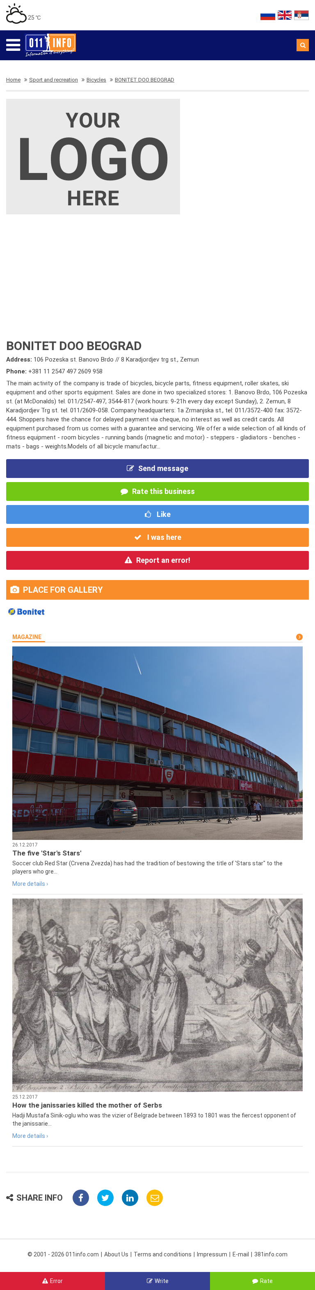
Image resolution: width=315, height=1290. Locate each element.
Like (163, 514)
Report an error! (163, 560)
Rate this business (163, 491)
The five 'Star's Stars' (46, 853)
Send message (163, 468)
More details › (30, 883)
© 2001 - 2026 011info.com (63, 1254)
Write (162, 1281)
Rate (266, 1281)
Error (56, 1281)
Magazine (26, 637)
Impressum (212, 1254)
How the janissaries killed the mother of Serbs (87, 1105)
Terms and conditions (163, 1254)
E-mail (241, 1254)
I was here (163, 537)
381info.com (271, 1254)
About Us (116, 1254)
